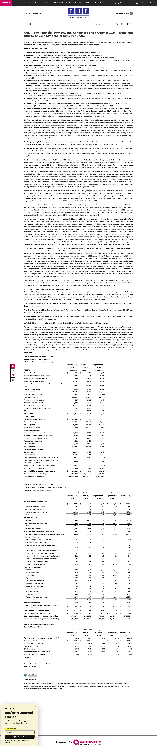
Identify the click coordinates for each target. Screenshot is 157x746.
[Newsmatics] (13, 380)
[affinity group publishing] (13, 375)
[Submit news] (13, 366)
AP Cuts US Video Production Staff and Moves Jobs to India (79, 3)
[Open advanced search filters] (121, 24)
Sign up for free (20, 737)
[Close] (35, 706)
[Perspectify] (13, 371)
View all (152, 3)
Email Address (11, 729)
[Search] (117, 24)
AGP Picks (6, 3)
